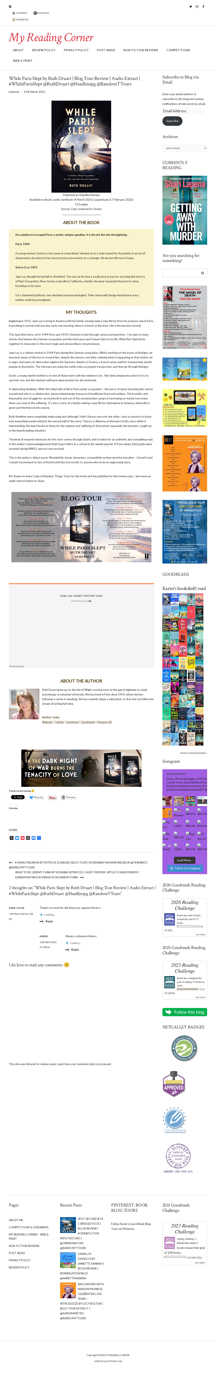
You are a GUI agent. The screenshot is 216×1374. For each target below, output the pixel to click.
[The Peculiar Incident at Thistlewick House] (199, 688)
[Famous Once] (175, 700)
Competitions (178, 50)
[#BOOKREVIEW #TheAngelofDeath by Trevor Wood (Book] (202, 813)
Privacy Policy (76, 50)
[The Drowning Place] (166, 650)
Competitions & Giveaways (29, 1227)
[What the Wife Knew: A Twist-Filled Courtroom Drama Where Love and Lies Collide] (199, 726)
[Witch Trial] (175, 662)
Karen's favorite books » (193, 752)
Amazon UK (104, 722)
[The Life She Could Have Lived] (175, 738)
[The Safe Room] (175, 624)
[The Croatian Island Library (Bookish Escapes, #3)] (191, 700)
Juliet (97, 1361)
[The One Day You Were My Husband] (166, 637)
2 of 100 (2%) (194, 1257)
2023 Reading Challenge (184, 1228)
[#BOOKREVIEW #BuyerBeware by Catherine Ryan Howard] (191, 813)
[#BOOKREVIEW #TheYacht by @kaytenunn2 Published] (202, 848)
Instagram (197, 8)
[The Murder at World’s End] (183, 713)
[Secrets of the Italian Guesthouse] (175, 637)
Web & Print (22, 60)
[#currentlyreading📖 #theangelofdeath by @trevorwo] (202, 825)
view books (200, 934)
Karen (180, 915)
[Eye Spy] (191, 662)
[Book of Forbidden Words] (199, 675)
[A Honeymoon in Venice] (199, 599)
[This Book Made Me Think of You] (183, 700)
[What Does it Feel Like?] (175, 726)
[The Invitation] (166, 675)
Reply (49, 921)
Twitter (190, 8)
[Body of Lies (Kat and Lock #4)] (183, 650)
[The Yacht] (191, 637)
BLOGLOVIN (43, 13)
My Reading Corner (51, 37)
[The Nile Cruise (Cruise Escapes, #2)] (183, 612)
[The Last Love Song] (199, 713)
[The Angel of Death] (191, 612)
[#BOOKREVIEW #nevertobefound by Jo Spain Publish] (179, 836)
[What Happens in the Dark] (183, 688)
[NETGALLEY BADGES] (184, 1049)
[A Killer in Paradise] (166, 688)
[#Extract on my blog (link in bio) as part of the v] (167, 813)
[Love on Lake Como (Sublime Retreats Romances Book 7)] (199, 637)
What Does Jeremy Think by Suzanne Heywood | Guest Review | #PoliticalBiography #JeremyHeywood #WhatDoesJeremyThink (77, 875)
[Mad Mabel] (175, 599)
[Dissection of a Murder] (183, 637)
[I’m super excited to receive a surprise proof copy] (179, 801)
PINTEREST (21, 13)
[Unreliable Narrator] (199, 650)
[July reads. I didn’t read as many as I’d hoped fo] (202, 801)
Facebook (203, 8)
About (18, 50)
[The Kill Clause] (175, 713)
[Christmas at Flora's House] (191, 688)
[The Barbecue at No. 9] (166, 713)
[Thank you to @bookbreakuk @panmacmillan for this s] (167, 848)
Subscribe (172, 121)
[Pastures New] (166, 738)
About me (16, 1220)
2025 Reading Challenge (184, 967)
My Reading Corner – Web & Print (29, 1236)
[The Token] (191, 726)
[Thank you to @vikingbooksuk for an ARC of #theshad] (167, 801)
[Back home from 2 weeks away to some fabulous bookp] (191, 801)
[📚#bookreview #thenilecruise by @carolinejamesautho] (179, 813)
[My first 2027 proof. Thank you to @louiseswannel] (167, 825)
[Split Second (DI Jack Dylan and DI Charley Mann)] (166, 599)
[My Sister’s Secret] (191, 624)
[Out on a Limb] (166, 726)
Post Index (106, 50)
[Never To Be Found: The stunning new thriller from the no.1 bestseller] (199, 624)
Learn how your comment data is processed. (84, 1064)
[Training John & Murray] (175, 612)
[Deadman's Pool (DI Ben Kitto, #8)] (199, 738)
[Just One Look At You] (166, 701)
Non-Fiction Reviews (141, 50)
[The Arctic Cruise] (191, 713)
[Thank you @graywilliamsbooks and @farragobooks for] (179, 848)
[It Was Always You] (183, 599)
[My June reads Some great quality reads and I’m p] (167, 836)
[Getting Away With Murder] (191, 599)
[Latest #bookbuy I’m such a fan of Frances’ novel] (179, 825)
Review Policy (43, 50)
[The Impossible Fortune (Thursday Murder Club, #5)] (191, 738)
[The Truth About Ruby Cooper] (175, 688)
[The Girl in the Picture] (175, 650)
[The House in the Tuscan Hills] (199, 662)
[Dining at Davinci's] (166, 612)
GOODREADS (21, 19)
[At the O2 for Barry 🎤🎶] (202, 836)
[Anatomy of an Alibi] (199, 700)
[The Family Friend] (175, 675)
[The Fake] (183, 738)
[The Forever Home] (183, 662)
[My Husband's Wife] (183, 675)
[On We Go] (183, 624)
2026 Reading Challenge (184, 904)
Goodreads (88, 722)
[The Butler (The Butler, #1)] (199, 612)
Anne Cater (16, 907)
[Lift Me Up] (166, 662)
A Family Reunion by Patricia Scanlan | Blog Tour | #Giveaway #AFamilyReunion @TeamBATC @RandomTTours (78, 865)
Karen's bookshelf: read (184, 588)
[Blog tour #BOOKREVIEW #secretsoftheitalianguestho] (191, 836)
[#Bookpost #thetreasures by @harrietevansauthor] (191, 825)
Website (47, 722)
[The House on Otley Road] (166, 624)
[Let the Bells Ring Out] (183, 726)
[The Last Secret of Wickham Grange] (191, 649)
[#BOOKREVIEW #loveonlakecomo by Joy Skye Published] (191, 848)
